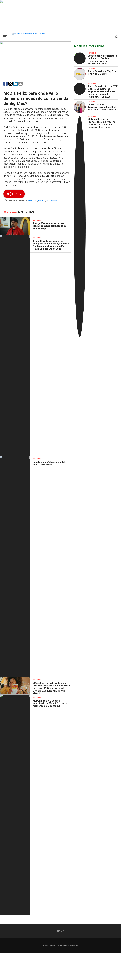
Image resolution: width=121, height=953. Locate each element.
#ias (30, 200)
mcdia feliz (51, 200)
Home (60, 931)
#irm (35, 200)
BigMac (41, 200)
